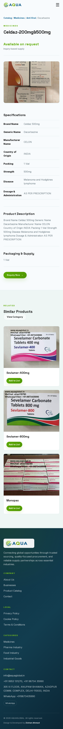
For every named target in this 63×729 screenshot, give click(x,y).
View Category (15, 317)
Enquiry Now (13, 275)
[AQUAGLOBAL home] (14, 4)
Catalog (8, 18)
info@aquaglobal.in (14, 675)
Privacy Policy (11, 613)
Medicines (19, 18)
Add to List (14, 380)
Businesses (10, 585)
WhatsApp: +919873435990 (19, 696)
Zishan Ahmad (32, 723)
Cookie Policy (11, 619)
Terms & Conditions (14, 624)
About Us (9, 579)
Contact (8, 596)
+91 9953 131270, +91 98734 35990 (24, 681)
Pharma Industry (13, 647)
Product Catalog (13, 590)
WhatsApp (10, 703)
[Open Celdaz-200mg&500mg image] (31, 82)
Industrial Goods (13, 658)
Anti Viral (31, 18)
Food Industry (11, 652)
